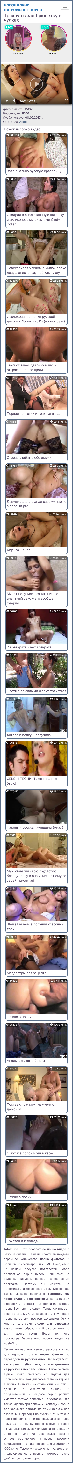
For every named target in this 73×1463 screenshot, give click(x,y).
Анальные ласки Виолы (26, 1061)
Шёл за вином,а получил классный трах (35, 926)
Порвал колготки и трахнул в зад (34, 414)
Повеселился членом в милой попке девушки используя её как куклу (36, 270)
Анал (23, 122)
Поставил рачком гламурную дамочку (30, 1107)
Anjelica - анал (18, 550)
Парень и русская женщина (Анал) (35, 827)
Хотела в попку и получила (29, 735)
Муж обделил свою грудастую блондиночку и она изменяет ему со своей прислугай (36, 875)
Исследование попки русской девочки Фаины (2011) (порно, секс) (36, 319)
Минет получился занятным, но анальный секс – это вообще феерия (32, 598)
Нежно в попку (19, 1017)
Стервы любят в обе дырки (29, 458)
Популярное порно (23, 10)
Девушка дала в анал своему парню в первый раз (36, 504)
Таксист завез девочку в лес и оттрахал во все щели (31, 367)
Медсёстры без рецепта (26, 973)
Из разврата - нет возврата (29, 647)
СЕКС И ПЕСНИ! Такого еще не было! (32, 781)
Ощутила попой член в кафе (30, 1153)
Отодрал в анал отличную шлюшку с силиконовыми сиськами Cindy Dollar (35, 219)
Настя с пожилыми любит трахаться (36, 691)
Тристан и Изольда (22, 1241)
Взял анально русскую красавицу (34, 171)
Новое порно (17, 5)
